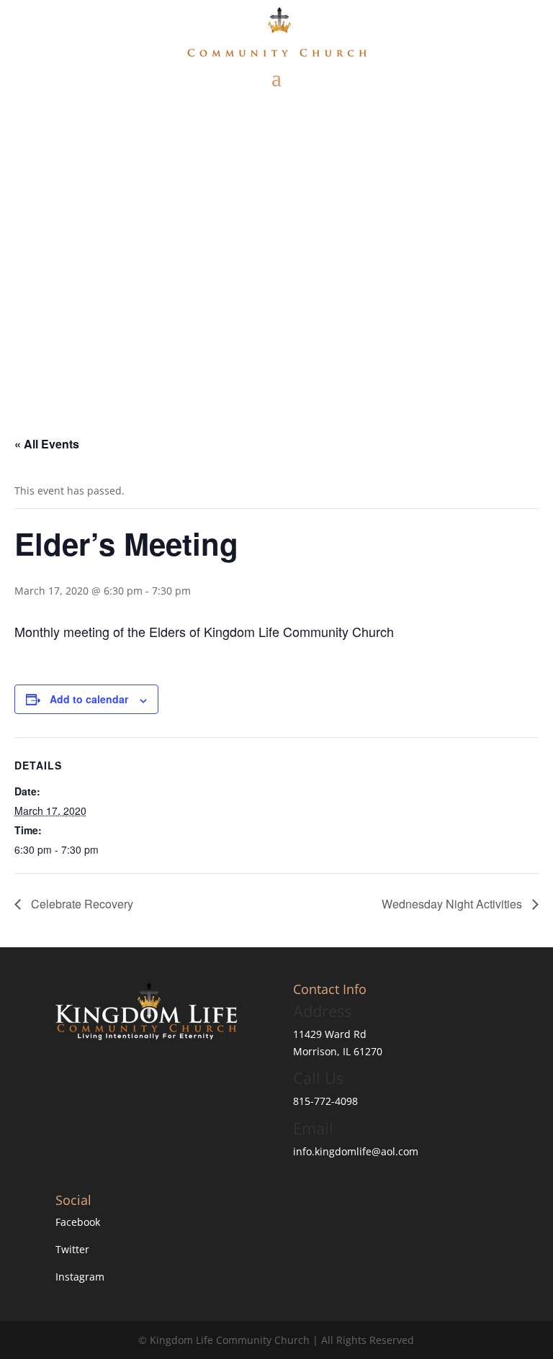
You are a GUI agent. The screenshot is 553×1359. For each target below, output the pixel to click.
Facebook (77, 1222)
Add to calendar (89, 699)
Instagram (79, 1276)
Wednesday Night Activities (453, 903)
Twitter (72, 1249)
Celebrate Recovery (80, 903)
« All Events (46, 443)
